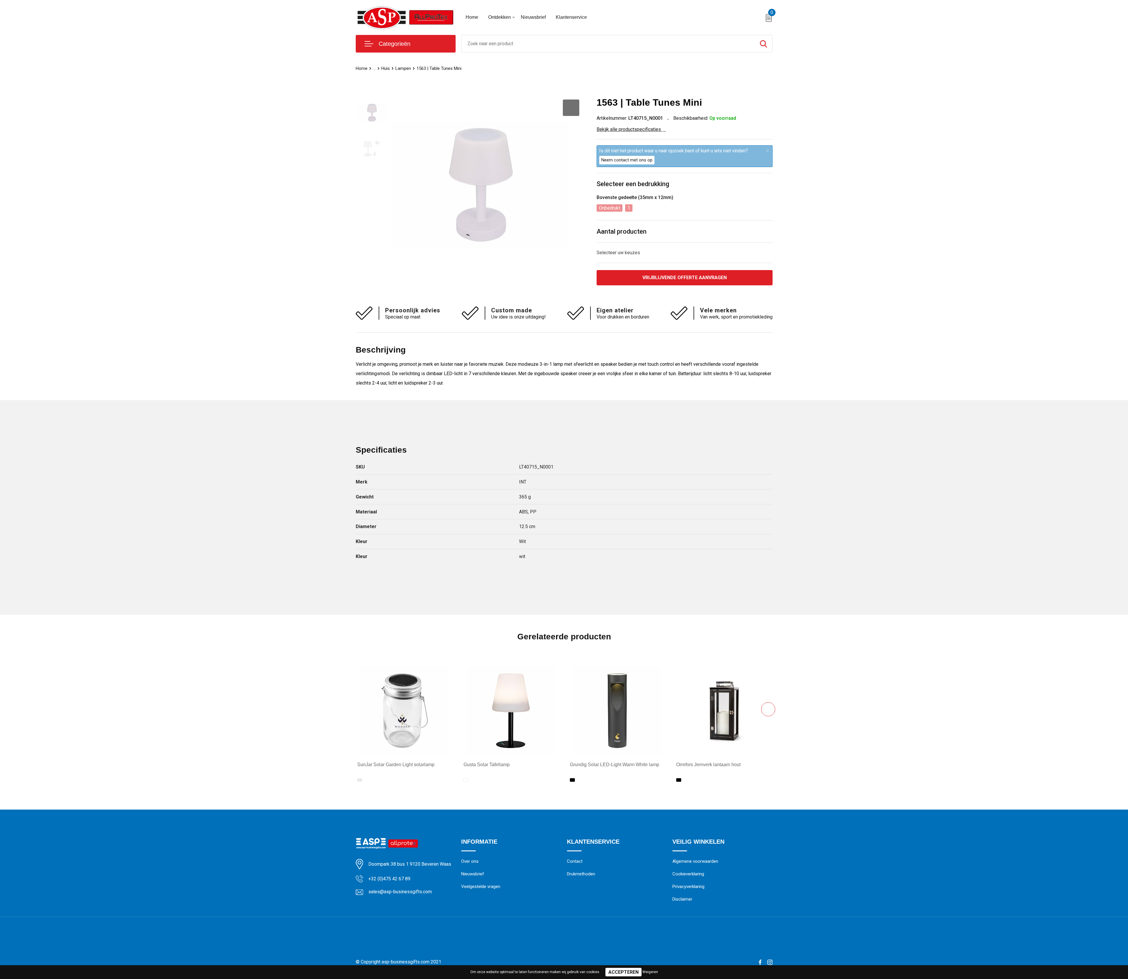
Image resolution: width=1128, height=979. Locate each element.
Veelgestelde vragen (480, 886)
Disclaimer (682, 899)
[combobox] (608, 43)
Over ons (470, 861)
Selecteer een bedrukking (633, 184)
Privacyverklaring (688, 886)
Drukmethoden (581, 874)
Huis (385, 68)
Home (472, 17)
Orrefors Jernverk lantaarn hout (708, 764)
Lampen (403, 68)
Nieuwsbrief (533, 17)
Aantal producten (622, 231)
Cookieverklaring (688, 874)
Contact (575, 861)
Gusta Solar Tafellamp (487, 764)
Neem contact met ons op (626, 160)
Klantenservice (571, 17)
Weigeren (650, 972)
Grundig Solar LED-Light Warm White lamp (614, 764)
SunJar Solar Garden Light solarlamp (395, 764)
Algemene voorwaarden (695, 861)
